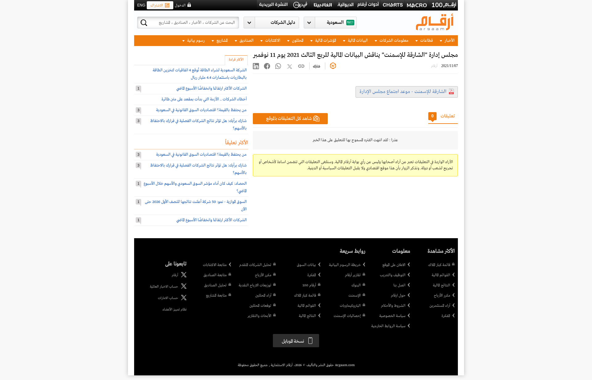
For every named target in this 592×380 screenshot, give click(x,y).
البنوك (356, 285)
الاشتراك (156, 5)
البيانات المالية (357, 40)
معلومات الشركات (394, 40)
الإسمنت (354, 295)
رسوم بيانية (195, 40)
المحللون (297, 40)
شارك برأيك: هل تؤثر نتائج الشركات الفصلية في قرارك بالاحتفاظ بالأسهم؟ (198, 124)
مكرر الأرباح (442, 295)
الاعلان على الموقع (393, 265)
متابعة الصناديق (215, 275)
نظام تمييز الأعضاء (174, 309)
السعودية (335, 22)
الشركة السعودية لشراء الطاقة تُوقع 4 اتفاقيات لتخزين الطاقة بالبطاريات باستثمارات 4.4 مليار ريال (200, 74)
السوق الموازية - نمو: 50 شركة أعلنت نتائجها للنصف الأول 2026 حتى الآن (196, 205)
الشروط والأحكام (393, 305)
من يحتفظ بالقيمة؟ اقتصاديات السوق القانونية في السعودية (201, 110)
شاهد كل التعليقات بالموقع (289, 119)
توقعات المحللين (260, 305)
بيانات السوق (306, 265)
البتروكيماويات (350, 305)
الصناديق (246, 40)
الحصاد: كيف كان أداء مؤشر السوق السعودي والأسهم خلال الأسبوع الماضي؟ (195, 187)
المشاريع (222, 40)
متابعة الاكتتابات (215, 265)
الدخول (180, 5)
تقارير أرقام (353, 275)
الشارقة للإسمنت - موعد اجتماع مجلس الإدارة (403, 92)
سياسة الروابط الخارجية (388, 326)
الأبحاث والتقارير (259, 316)
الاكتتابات (272, 40)
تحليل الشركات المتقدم (255, 265)
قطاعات (426, 40)
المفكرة (446, 316)
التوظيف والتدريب (392, 275)
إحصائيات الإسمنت (347, 316)
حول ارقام (398, 295)
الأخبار (449, 40)
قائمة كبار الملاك (439, 265)
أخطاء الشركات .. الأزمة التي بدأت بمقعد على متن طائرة (204, 99)
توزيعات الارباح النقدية (255, 285)
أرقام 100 (309, 285)
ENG (141, 5)
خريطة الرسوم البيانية (345, 265)
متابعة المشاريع (216, 295)
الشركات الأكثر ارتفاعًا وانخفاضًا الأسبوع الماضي (211, 88)
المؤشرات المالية (325, 40)
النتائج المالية (441, 285)
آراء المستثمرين (440, 305)
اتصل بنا (399, 285)
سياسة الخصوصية (392, 316)
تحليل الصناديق (215, 285)
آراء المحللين (263, 295)
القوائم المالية (441, 275)
